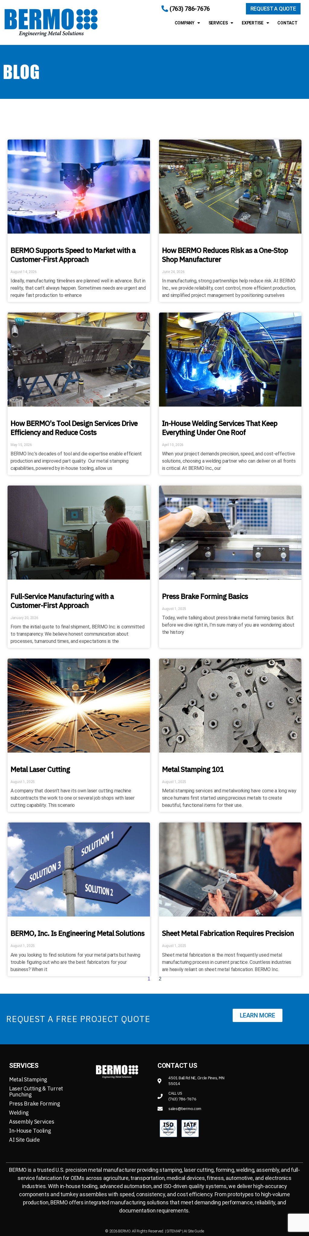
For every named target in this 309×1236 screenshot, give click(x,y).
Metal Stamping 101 (193, 769)
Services (218, 22)
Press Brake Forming (34, 1103)
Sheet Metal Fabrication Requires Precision (228, 933)
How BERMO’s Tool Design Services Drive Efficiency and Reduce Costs (74, 427)
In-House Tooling (30, 1130)
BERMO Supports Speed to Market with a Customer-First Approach (73, 254)
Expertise (252, 22)
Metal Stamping (28, 1079)
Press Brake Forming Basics (205, 596)
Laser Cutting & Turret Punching (36, 1091)
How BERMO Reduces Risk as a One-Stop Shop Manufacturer (225, 254)
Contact (287, 22)
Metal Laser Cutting (40, 769)
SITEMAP (174, 1231)
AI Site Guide (24, 1139)
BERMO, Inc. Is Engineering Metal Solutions (78, 933)
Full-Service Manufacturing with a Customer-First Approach (62, 600)
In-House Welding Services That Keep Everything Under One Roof (219, 427)
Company (184, 22)
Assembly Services (31, 1121)
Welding (19, 1112)
